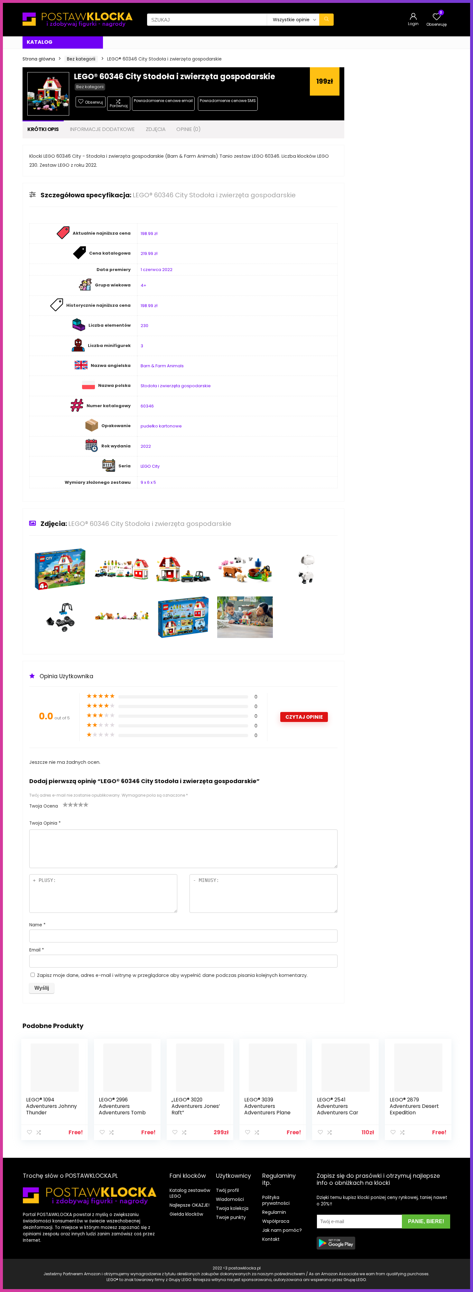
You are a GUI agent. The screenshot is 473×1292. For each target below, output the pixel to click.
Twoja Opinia (45, 823)
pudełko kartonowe (161, 426)
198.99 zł (149, 233)
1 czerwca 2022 (156, 270)
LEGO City (150, 466)
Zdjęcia (156, 129)
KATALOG (39, 42)
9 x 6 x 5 (148, 482)
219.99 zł (149, 253)
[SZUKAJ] (326, 20)
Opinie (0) (188, 129)
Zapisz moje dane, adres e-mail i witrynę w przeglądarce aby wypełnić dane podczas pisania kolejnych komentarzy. (172, 975)
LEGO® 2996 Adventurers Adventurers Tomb (122, 1106)
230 (144, 326)
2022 (146, 446)
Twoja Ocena (43, 806)
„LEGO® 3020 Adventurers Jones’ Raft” (196, 1106)
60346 (147, 406)
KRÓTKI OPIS (43, 129)
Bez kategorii (81, 59)
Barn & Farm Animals (162, 366)
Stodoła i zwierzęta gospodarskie (176, 386)
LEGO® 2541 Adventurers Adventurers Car (337, 1106)
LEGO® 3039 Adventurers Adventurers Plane (267, 1106)
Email (36, 950)
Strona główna (39, 59)
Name (37, 925)
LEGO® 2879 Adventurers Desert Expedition (414, 1106)
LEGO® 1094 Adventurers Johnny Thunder (51, 1106)
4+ (143, 285)
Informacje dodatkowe (102, 129)
